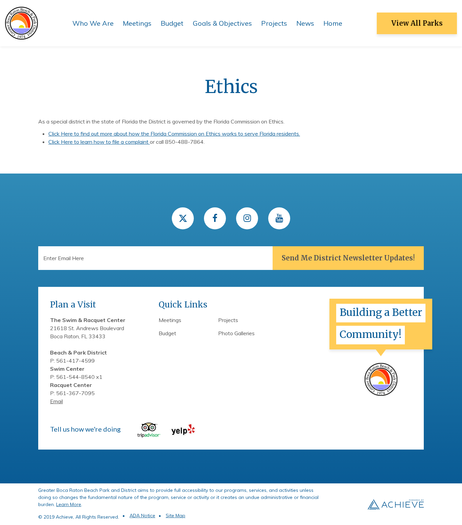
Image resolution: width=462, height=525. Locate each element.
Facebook (215, 218)
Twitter (183, 218)
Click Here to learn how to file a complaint (99, 141)
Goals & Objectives (222, 23)
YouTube (279, 218)
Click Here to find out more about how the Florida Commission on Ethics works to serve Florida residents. (174, 133)
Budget (172, 23)
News (305, 23)
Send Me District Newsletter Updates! (348, 258)
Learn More (68, 504)
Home (332, 23)
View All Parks (417, 23)
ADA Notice (142, 515)
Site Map (175, 515)
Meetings (137, 23)
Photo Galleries (236, 333)
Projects (274, 23)
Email (56, 401)
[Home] (21, 22)
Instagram (247, 218)
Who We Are (93, 23)
